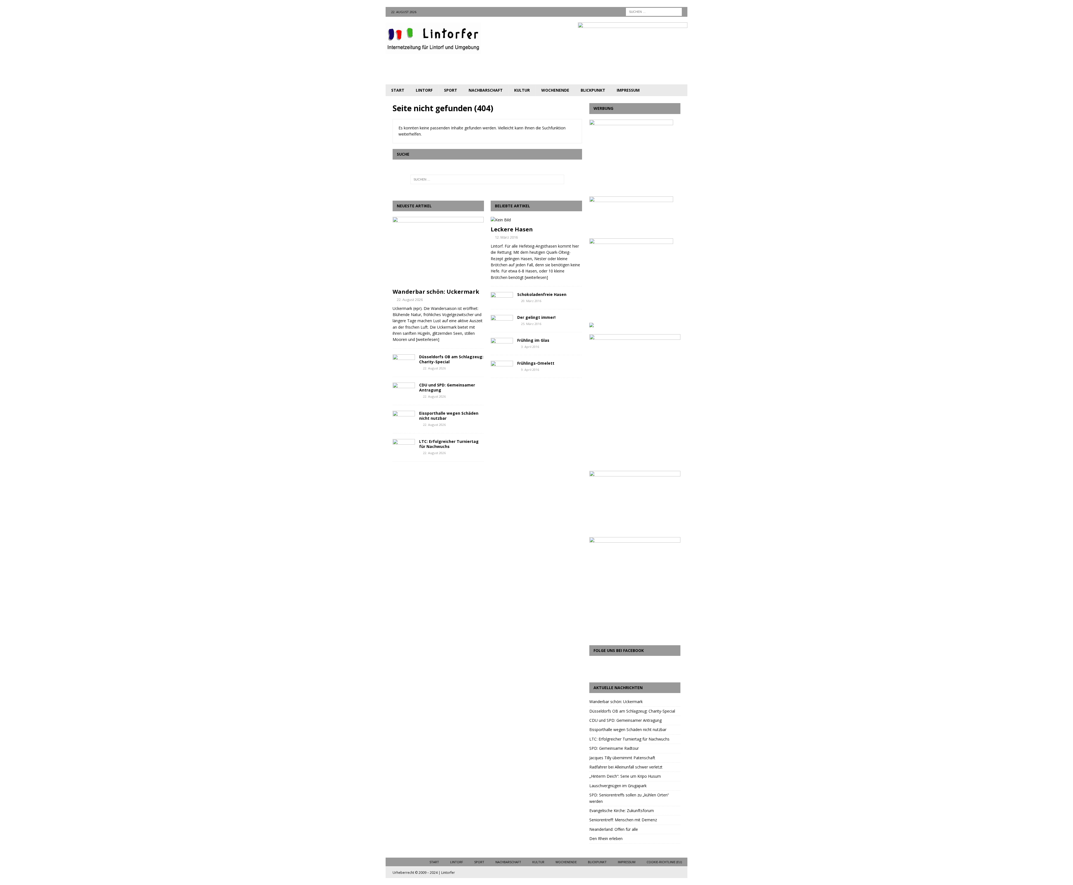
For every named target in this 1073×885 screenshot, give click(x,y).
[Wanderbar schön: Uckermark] (438, 251)
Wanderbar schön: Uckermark (436, 291)
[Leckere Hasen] (536, 220)
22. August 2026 (410, 299)
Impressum (628, 90)
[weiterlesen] (427, 339)
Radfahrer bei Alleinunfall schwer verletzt (626, 767)
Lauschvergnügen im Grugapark (618, 785)
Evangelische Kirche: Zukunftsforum (621, 810)
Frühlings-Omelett (535, 363)
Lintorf (424, 90)
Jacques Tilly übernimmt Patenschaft (622, 757)
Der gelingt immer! (536, 317)
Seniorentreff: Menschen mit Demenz (623, 819)
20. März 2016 (531, 301)
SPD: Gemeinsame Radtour (614, 748)
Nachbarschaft (486, 90)
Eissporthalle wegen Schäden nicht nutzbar (448, 416)
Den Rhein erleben (606, 838)
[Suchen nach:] (654, 11)
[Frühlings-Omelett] (502, 366)
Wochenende (555, 90)
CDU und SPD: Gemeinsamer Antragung (447, 387)
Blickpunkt (593, 90)
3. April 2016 (530, 347)
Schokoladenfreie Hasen (541, 294)
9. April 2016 (530, 369)
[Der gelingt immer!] (502, 320)
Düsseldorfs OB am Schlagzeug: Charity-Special (451, 359)
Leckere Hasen (512, 229)
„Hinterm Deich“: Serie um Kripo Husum (625, 776)
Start (397, 90)
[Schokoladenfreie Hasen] (502, 297)
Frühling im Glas (533, 340)
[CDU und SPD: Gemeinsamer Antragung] (404, 391)
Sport (450, 90)
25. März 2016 (531, 324)
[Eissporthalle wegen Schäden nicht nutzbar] (404, 419)
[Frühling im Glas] (502, 343)
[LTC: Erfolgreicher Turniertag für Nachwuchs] (404, 447)
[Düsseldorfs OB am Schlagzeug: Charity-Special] (404, 362)
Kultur (522, 90)
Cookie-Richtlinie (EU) (664, 862)
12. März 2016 (506, 237)
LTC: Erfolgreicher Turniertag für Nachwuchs (449, 444)
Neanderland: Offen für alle (613, 829)
